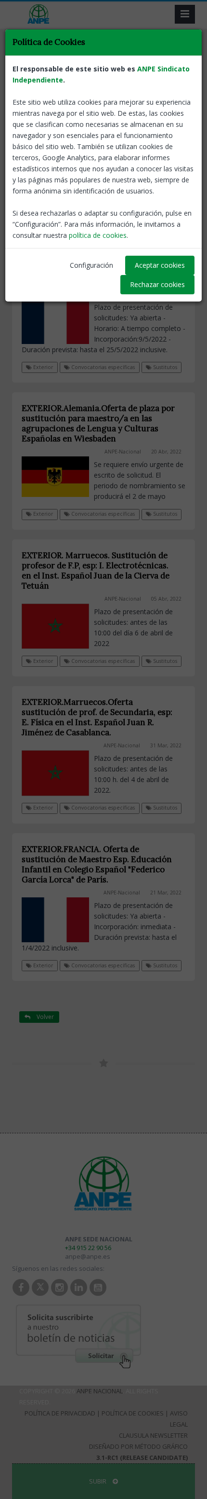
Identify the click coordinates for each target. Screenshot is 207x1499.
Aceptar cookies (160, 265)
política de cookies (98, 235)
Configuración (91, 265)
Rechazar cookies (157, 284)
